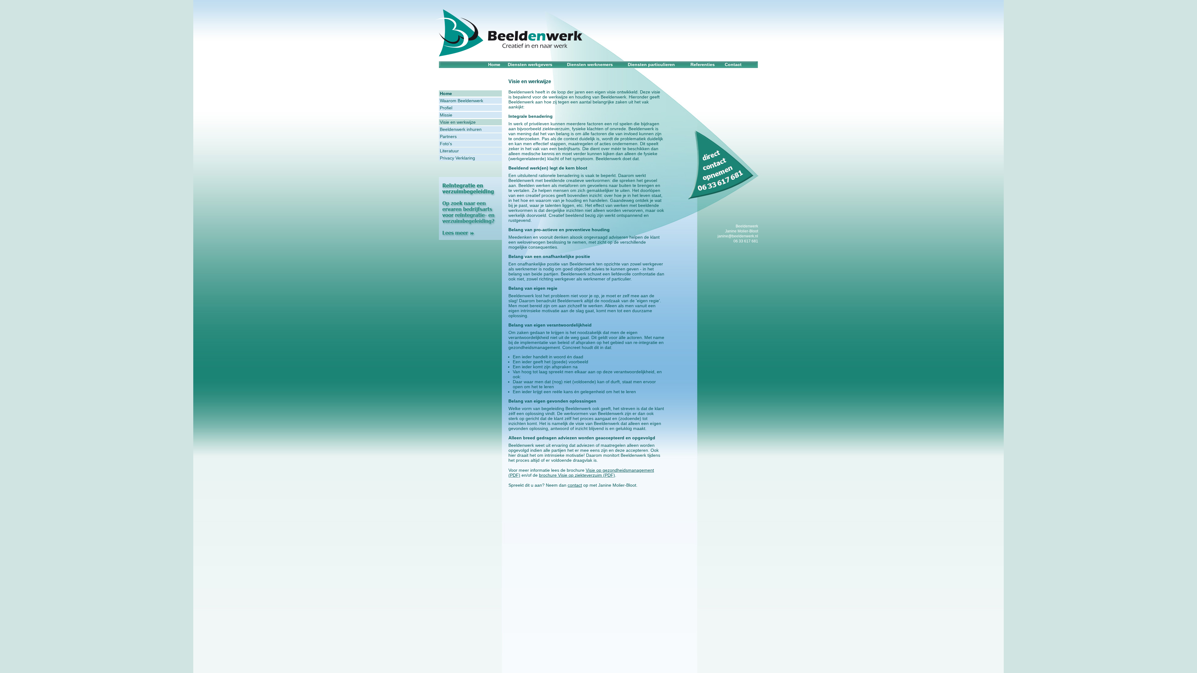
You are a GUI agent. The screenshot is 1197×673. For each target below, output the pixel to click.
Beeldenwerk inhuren (461, 129)
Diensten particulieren (651, 64)
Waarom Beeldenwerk (461, 100)
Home (494, 64)
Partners (448, 136)
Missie (446, 114)
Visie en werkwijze (458, 122)
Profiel (446, 107)
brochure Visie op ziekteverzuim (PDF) (577, 475)
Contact (733, 64)
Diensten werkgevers (530, 64)
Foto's (446, 143)
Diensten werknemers (590, 64)
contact (575, 485)
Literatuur (449, 150)
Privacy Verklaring (457, 157)
